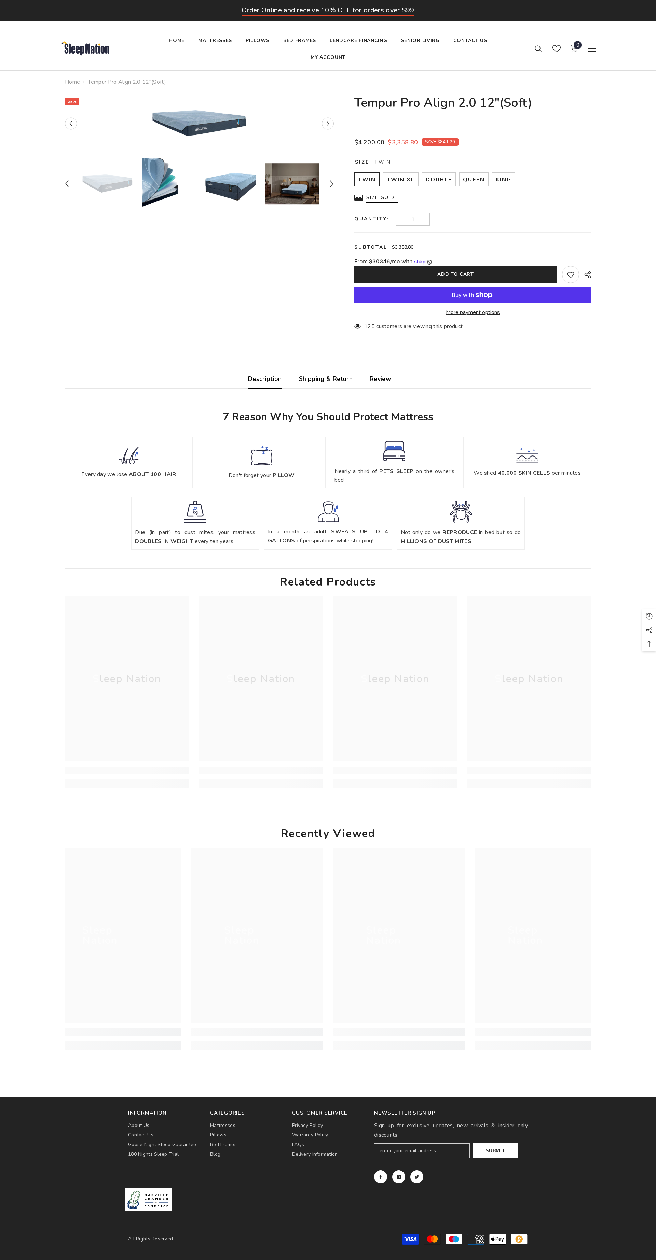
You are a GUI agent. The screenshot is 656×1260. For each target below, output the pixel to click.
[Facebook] (380, 1176)
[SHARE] (585, 275)
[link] (127, 770)
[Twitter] (416, 1176)
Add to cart (455, 274)
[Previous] (71, 124)
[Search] (538, 48)
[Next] (328, 124)
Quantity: (371, 219)
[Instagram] (398, 1176)
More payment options (473, 312)
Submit (495, 1150)
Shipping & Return (326, 379)
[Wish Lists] (556, 48)
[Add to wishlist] (570, 274)
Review (380, 379)
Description (265, 379)
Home (72, 82)
